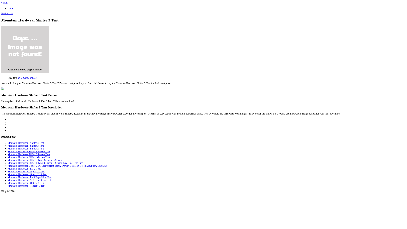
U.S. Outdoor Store (28, 77)
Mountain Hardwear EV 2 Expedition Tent (29, 180)
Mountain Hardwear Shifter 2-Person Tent (29, 154)
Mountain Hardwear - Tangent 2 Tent (26, 185)
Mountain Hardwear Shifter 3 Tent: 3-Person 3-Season (35, 160)
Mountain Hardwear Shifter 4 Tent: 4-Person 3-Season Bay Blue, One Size (45, 163)
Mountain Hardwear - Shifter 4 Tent (26, 143)
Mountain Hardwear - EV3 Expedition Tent (30, 177)
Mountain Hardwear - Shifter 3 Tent (26, 145)
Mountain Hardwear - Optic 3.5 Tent (26, 171)
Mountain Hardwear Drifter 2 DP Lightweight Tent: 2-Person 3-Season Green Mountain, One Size (57, 165)
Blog (4, 2)
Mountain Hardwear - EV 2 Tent (24, 168)
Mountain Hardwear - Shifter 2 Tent (26, 148)
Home (11, 8)
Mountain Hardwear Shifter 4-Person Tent (29, 157)
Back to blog (7, 13)
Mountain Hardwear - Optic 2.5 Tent (26, 183)
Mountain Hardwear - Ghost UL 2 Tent (27, 174)
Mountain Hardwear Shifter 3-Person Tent (29, 151)
